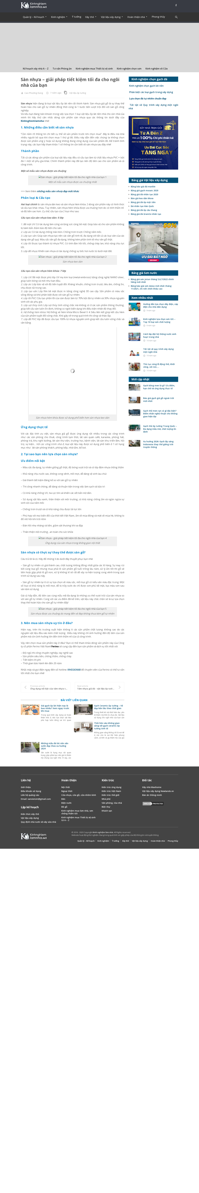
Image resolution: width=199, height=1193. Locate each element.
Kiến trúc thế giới (110, 711)
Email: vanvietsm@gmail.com (36, 715)
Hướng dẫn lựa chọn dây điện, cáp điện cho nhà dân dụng (160, 305)
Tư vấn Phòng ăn (62, 68)
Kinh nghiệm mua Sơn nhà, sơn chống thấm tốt (77, 728)
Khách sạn (107, 726)
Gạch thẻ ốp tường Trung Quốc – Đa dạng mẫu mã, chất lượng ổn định (160, 429)
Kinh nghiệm (103, 757)
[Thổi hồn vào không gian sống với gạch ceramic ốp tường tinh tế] (83, 646)
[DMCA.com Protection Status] (153, 720)
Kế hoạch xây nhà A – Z (36, 68)
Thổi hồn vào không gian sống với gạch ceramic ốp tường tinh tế (107, 642)
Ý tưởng (76, 16)
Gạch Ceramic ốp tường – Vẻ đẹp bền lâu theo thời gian (108, 623)
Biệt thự (106, 722)
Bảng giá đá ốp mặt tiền (143, 202)
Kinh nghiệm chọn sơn (129, 68)
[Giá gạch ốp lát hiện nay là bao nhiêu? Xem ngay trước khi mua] (30, 629)
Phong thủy (158, 16)
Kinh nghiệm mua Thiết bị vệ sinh (94, 68)
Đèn (63, 715)
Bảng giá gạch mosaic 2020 (144, 190)
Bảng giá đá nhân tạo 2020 (144, 194)
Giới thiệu (26, 703)
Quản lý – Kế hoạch (86, 757)
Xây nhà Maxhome (151, 703)
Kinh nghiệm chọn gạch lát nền (146, 85)
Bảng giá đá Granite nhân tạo (146, 214)
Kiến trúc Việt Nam (111, 707)
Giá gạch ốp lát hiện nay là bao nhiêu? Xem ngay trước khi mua (55, 624)
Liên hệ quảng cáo (30, 711)
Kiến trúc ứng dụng (111, 703)
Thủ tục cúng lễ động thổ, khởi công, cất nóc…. (159, 365)
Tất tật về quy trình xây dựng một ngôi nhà (158, 350)
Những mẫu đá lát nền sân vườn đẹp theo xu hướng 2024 (54, 662)
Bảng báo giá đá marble (143, 186)
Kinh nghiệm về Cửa (157, 68)
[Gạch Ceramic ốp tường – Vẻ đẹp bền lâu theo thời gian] (83, 629)
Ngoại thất (66, 707)
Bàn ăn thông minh (152, 711)
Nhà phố (106, 715)
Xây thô (125, 757)
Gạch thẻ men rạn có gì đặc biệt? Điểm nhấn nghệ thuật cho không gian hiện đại (160, 413)
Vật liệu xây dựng (30, 734)
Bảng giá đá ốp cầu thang (144, 210)
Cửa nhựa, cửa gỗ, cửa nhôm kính (78, 711)
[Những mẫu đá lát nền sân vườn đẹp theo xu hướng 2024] (30, 667)
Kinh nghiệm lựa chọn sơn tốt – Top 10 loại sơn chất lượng (159, 320)
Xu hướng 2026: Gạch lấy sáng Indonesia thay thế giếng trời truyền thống (158, 444)
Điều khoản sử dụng (31, 707)
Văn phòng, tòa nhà (112, 718)
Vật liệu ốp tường (77, 93)
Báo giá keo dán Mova (142, 198)
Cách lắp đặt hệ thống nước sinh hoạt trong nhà (159, 335)
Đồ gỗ (64, 722)
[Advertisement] (99, 43)
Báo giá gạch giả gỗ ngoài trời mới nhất (158, 399)
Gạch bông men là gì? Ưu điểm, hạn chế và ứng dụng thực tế (159, 387)
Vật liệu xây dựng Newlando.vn (158, 707)
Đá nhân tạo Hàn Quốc (142, 206)
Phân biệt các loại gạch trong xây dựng (151, 92)
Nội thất (65, 703)
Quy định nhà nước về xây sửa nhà (38, 738)
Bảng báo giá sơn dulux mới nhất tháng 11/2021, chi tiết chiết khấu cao (151, 287)
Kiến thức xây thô (30, 730)
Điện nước (66, 718)
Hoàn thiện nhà (158, 757)
